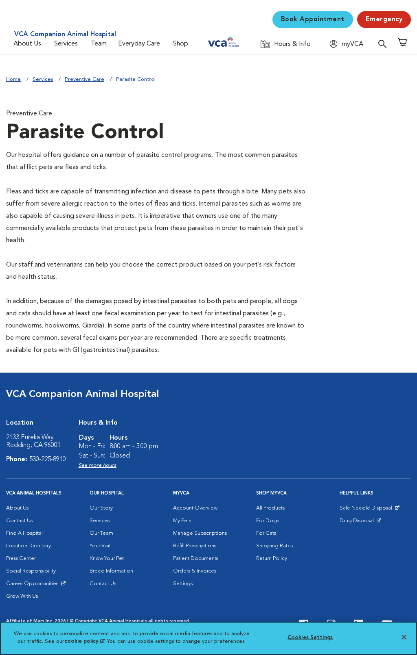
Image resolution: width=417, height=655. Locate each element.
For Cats (266, 533)
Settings (183, 583)
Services (66, 44)
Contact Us (19, 520)
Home (13, 79)
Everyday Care (139, 44)
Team (99, 44)
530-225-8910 (47, 459)
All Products (270, 508)
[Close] (404, 637)
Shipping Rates (274, 546)
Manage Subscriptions (200, 533)
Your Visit (100, 546)
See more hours (97, 465)
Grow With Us (22, 596)
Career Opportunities (33, 585)
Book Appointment (313, 19)
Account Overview (195, 508)
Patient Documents (195, 558)
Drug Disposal (360, 522)
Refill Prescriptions (194, 546)
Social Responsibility (31, 571)
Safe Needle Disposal (367, 509)
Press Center (21, 558)
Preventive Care (84, 79)
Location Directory (28, 546)
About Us (27, 44)
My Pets (182, 520)
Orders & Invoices (194, 571)
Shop (180, 44)
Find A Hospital (24, 533)
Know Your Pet (107, 558)
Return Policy (271, 558)
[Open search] (384, 43)
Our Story (101, 508)
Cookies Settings (310, 637)
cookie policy (84, 641)
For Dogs (267, 520)
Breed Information (111, 571)
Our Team (101, 533)
